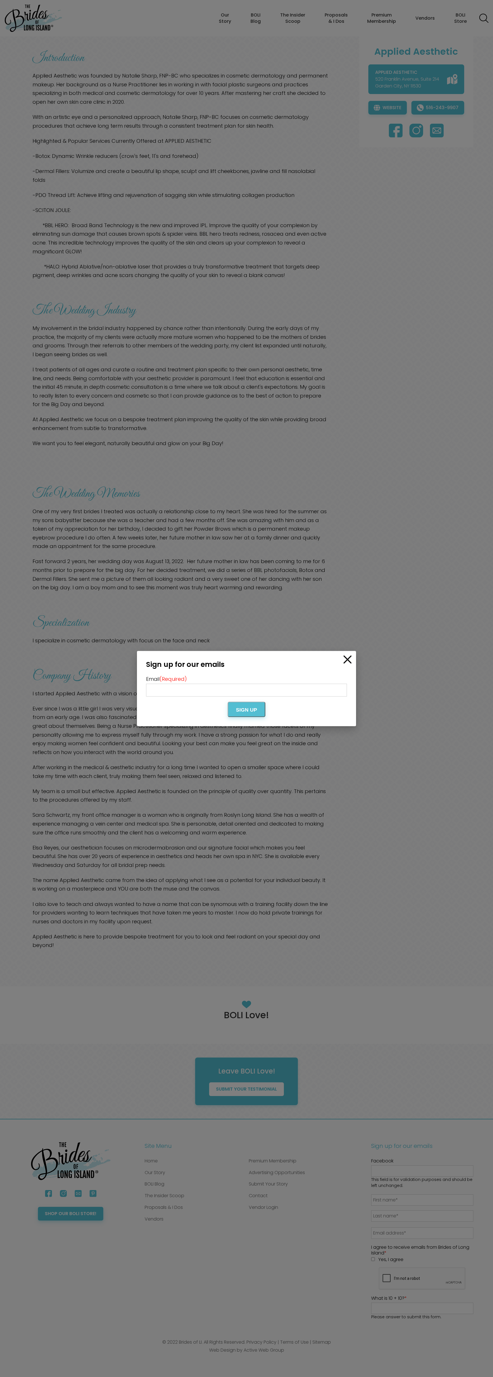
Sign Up (246, 710)
